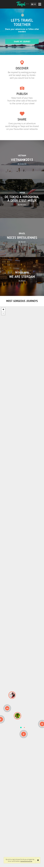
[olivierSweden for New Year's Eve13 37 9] (12, 695)
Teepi (22, 4)
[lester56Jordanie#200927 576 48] (17, 716)
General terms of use (26, 861)
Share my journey (22, 41)
